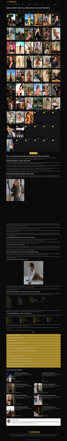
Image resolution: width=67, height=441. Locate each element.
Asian (35, 322)
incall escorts (9, 320)
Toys (43, 297)
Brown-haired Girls (10, 322)
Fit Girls (50, 320)
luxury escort (9, 302)
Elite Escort (8, 298)
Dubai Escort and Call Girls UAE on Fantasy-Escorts (35, 434)
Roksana (38, 138)
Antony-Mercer (15, 420)
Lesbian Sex (21, 304)
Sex (19, 297)
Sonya (20, 27)
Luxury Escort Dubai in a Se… (49, 407)
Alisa (38, 41)
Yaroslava (56, 27)
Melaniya (29, 124)
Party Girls (8, 303)
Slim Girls (50, 317)
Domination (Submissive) (34, 300)
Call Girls (29, 4)
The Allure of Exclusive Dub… (21, 384)
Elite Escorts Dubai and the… (21, 373)
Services (9, 4)
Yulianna (47, 41)
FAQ (48, 4)
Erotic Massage (35, 4)
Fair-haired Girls (10, 321)
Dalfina (47, 55)
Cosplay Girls (36, 321)
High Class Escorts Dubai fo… (49, 384)
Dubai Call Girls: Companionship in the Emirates (21, 434)
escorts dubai (15, 246)
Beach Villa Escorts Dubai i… (21, 395)
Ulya (11, 138)
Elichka (29, 13)
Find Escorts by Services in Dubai (53, 434)
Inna (38, 13)
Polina (29, 138)
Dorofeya (56, 69)
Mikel (20, 41)
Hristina (11, 69)
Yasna (29, 69)
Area (22, 4)
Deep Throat (21, 303)
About (42, 4)
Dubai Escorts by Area (45, 434)
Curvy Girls (22, 321)
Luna (20, 55)
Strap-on (44, 298)
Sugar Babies (9, 306)
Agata (29, 27)
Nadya (11, 27)
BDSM (32, 298)
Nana (20, 138)
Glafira (11, 13)
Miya (47, 124)
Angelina (56, 13)
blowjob (20, 299)
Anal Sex (20, 298)
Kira (11, 124)
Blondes (22, 322)
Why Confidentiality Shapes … (21, 407)
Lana (56, 138)
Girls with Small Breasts (24, 320)
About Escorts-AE (11, 434)
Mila (11, 55)
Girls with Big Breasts (38, 320)
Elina (56, 124)
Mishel (20, 13)
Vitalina (47, 69)
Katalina (56, 41)
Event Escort (9, 299)
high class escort (9, 300)
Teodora (47, 13)
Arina (38, 124)
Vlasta (47, 27)
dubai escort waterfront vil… (49, 373)
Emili (38, 27)
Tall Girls (36, 317)
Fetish (31, 297)
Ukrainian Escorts (10, 317)
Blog (20, 381)
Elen (56, 55)
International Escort (9, 301)
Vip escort (8, 307)
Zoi (20, 124)
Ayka (20, 69)
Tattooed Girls (23, 317)
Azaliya (38, 55)
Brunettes (50, 321)
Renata (11, 41)
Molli (29, 55)
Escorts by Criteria (16, 4)
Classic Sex (20, 300)
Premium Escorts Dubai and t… (49, 395)
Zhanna (29, 41)
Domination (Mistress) (34, 299)
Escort (7, 296)
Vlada (38, 69)
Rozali (47, 138)
